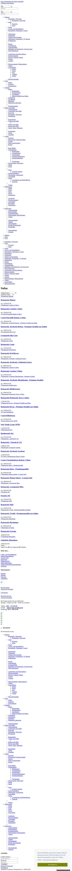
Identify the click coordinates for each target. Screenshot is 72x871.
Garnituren (11, 198)
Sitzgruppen (11, 34)
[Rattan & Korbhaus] (7, 3)
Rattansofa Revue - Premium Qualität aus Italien (19, 407)
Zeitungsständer (13, 220)
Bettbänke (11, 101)
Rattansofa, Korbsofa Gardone (13, 451)
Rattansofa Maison (8, 300)
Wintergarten (8, 186)
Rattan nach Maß (9, 108)
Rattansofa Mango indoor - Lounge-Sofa (16, 478)
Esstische (11, 84)
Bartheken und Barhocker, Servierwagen (20, 49)
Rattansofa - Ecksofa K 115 (11, 442)
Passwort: (3, 860)
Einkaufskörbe (12, 212)
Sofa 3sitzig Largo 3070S (10, 425)
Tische (10, 133)
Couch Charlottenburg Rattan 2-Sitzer (15, 460)
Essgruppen (11, 195)
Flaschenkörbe (12, 230)
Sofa (13, 72)
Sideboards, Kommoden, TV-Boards (19, 39)
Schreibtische (12, 46)
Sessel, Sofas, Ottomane (15, 128)
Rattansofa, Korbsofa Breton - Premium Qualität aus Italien (24, 327)
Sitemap (3, 575)
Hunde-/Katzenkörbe (14, 225)
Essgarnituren (12, 86)
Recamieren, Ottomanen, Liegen (17, 30)
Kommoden (11, 131)
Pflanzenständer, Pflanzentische (17, 64)
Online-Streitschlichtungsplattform (11, 564)
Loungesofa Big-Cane (9, 335)
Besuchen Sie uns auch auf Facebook (6, 596)
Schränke (11, 134)
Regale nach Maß (13, 126)
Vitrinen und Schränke (15, 37)
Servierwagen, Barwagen (15, 163)
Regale (10, 44)
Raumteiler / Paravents (15, 19)
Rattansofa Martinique (9, 522)
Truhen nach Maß (13, 121)
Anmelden (20, 1)
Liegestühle (11, 176)
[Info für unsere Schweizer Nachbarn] (2, 584)
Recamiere (11, 203)
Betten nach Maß (13, 124)
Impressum (4, 559)
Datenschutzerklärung (7, 556)
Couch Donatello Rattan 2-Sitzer (13, 318)
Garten (6, 136)
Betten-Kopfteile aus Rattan (20, 96)
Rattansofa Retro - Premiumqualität (15, 469)
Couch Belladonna (8, 416)
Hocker (10, 141)
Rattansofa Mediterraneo (10, 389)
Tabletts (10, 222)
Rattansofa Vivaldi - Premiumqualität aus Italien (19, 513)
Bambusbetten (16, 93)
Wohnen (6, 17)
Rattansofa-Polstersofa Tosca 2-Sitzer (15, 398)
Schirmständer (12, 223)
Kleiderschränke (13, 106)
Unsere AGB (5, 558)
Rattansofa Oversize (8, 531)
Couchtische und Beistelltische (21, 180)
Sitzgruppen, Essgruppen (15, 175)
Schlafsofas (11, 35)
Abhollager (4, 578)
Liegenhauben (16, 153)
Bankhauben (16, 151)
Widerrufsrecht (5, 561)
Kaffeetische (12, 40)
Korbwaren (7, 208)
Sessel (10, 27)
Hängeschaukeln (13, 56)
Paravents (11, 113)
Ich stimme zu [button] (52, 864)
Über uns (3, 577)
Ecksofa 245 (5, 496)
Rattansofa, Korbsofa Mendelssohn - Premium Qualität (22, 380)
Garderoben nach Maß (15, 111)
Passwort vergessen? (7, 866)
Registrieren (8, 1)
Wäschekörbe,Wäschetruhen (16, 215)
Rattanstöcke (12, 119)
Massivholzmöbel (13, 79)
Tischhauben (16, 161)
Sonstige (10, 232)
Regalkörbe (11, 116)
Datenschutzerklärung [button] (50, 860)
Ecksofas (14, 24)
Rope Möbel (12, 148)
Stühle (10, 82)
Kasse (2, 1)
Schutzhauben (12, 150)
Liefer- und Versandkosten (8, 554)
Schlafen (7, 87)
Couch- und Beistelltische (15, 29)
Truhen (10, 66)
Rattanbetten (15, 91)
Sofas (10, 22)
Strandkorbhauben (17, 158)
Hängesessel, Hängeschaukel (16, 140)
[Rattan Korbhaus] (4, 592)
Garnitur (14, 74)
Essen (6, 81)
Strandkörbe (11, 205)
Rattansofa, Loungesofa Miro (12, 487)
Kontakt (14, 1)
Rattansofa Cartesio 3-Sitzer (11, 371)
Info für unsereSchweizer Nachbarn (7, 588)
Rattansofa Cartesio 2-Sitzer (11, 309)
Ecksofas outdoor (17, 171)
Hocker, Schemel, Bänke (15, 57)
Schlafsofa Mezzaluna (9, 540)
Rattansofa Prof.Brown (10, 353)
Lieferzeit (3, 566)
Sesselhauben (16, 155)
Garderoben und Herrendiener (17, 54)
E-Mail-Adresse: (5, 857)
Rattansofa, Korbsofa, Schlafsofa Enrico (16, 362)
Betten (14, 69)
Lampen (10, 61)
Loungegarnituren (13, 173)
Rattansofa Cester (7, 344)
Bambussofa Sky (7, 433)
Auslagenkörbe (12, 109)
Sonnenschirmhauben (18, 156)
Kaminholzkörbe (13, 213)
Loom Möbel (12, 67)
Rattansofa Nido (7, 505)
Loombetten (15, 94)
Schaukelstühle (12, 47)
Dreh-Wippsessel (13, 51)
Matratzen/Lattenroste (14, 103)
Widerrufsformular (6, 563)
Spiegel (10, 59)
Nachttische (11, 99)
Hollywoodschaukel (14, 143)
